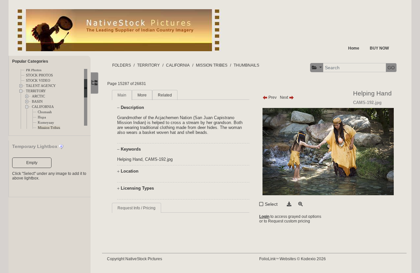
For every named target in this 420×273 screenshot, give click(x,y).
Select (271, 204)
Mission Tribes (49, 128)
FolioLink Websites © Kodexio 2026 (292, 259)
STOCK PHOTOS (39, 75)
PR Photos (33, 70)
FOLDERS (121, 65)
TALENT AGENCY (41, 86)
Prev (272, 97)
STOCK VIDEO (38, 80)
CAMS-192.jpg (159, 159)
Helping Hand (129, 159)
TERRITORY (36, 91)
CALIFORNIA (43, 107)
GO (391, 67)
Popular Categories (30, 61)
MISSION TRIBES (211, 65)
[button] (317, 67)
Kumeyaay (46, 122)
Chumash (45, 112)
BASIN (37, 101)
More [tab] (142, 95)
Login (264, 216)
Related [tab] (165, 95)
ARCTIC (38, 96)
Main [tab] (121, 95)
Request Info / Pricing (136, 208)
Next (284, 97)
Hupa (42, 117)
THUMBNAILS (246, 65)
